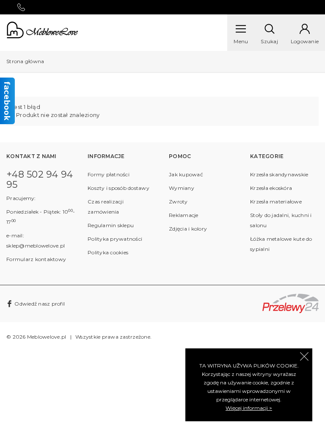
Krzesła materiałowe (276, 201)
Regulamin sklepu (111, 225)
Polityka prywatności (115, 239)
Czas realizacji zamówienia (106, 206)
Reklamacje (183, 215)
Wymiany (181, 188)
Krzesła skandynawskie (279, 174)
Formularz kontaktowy (36, 259)
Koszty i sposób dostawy (118, 188)
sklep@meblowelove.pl (35, 245)
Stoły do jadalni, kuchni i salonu (281, 220)
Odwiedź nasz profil (39, 303)
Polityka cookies (108, 252)
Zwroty (178, 201)
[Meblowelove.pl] (42, 29)
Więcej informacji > (249, 408)
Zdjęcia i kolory (188, 228)
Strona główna (25, 61)
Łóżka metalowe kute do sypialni (281, 244)
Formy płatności (108, 174)
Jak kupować (186, 174)
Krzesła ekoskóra (271, 188)
